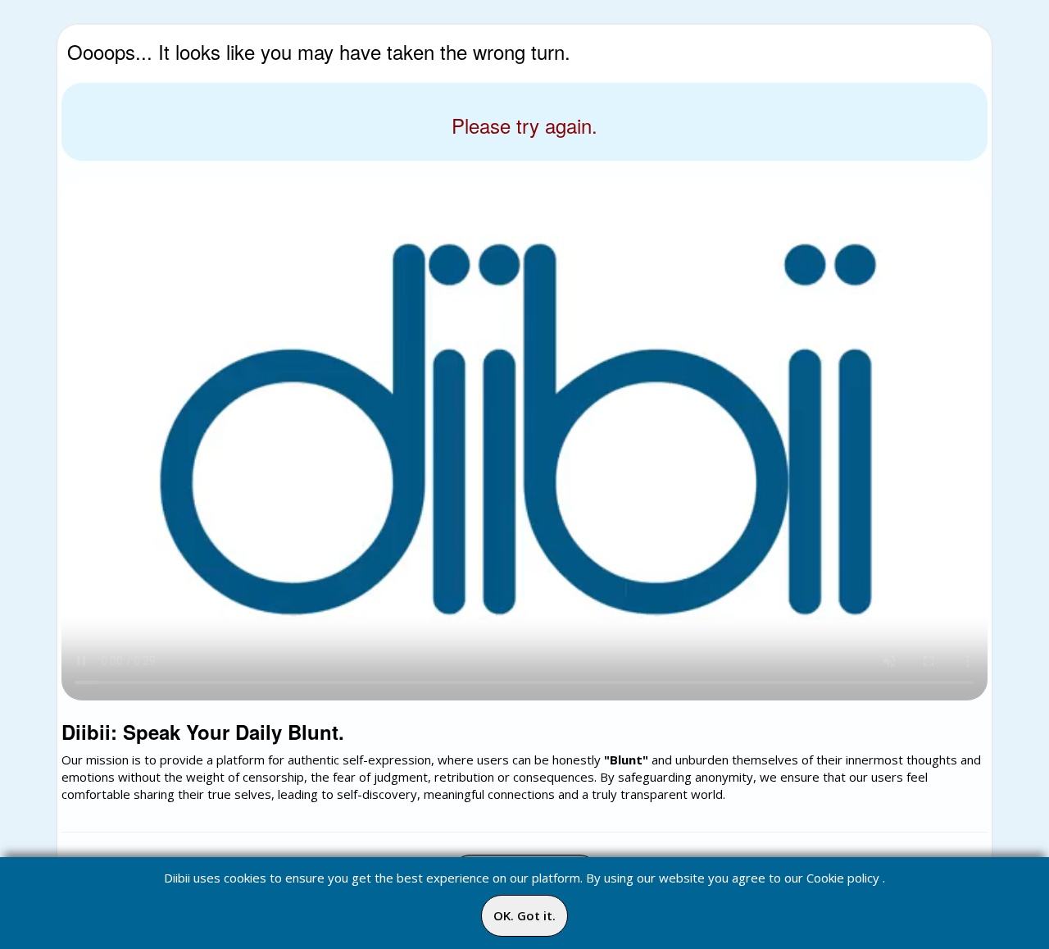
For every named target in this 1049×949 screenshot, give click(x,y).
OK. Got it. (524, 915)
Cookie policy (842, 877)
